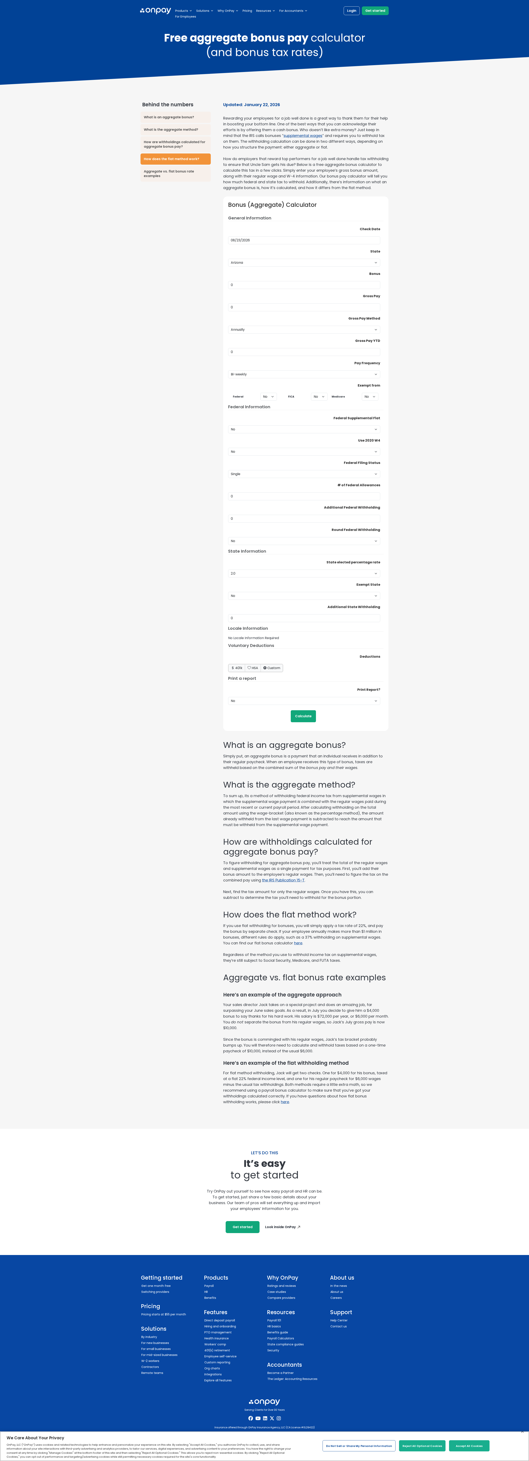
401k (238, 668)
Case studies (276, 1292)
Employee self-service (220, 1356)
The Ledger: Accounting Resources (292, 1379)
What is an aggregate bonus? (169, 117)
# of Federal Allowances (358, 485)
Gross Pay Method (364, 318)
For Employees (185, 16)
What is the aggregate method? (171, 129)
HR (206, 1292)
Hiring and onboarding (220, 1326)
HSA (254, 668)
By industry (149, 1337)
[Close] (522, 1431)
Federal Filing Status (362, 462)
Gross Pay (371, 296)
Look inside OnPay (280, 1227)
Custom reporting (217, 1362)
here (298, 943)
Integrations (213, 1374)
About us (336, 1292)
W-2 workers (150, 1361)
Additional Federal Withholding (352, 507)
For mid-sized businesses (159, 1355)
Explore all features (218, 1380)
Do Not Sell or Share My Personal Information (359, 1446)
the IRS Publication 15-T (283, 880)
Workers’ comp (215, 1344)
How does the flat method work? (171, 159)
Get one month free (156, 1286)
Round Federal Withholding (356, 529)
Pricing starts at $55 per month (163, 1314)
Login (351, 10)
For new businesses (155, 1343)
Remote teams (152, 1373)
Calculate (303, 716)
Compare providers (281, 1298)
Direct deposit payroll (219, 1320)
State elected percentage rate (353, 562)
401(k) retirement (217, 1350)
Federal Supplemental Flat (357, 418)
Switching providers (155, 1292)
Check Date (370, 229)
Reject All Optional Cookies (422, 1446)
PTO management (218, 1332)
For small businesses (156, 1349)
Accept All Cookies (469, 1446)
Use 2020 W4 (369, 440)
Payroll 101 (274, 1320)
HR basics (274, 1326)
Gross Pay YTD (367, 340)
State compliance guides (285, 1344)
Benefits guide (277, 1332)
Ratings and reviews (281, 1286)
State (375, 251)
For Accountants (291, 11)
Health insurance (216, 1338)
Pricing (247, 11)
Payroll (209, 1286)
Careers (336, 1298)
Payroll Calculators (280, 1338)
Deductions (370, 656)
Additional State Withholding (354, 607)
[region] (264, 1446)
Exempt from (369, 385)
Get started (375, 10)
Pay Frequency (367, 363)
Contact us (338, 1326)
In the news (338, 1286)
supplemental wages (303, 135)
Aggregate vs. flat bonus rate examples (169, 173)
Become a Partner (280, 1373)
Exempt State (368, 584)
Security (273, 1350)
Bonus (374, 273)
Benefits (210, 1298)
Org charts (212, 1368)
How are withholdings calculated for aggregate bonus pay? (174, 144)
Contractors (150, 1367)
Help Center (339, 1320)
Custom (273, 668)
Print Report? (368, 689)
